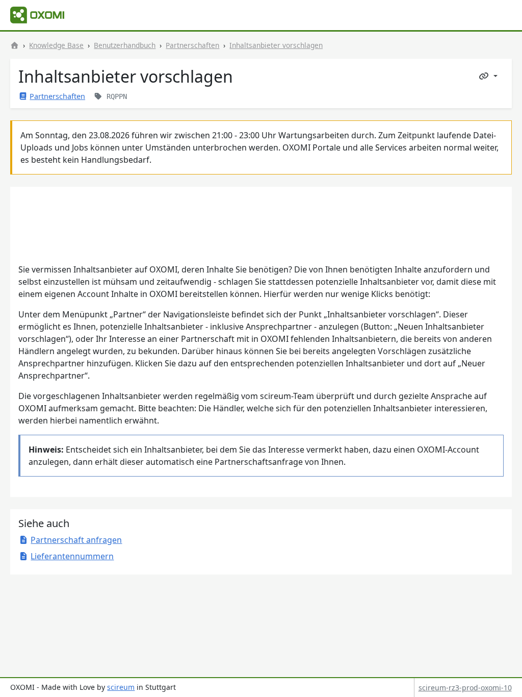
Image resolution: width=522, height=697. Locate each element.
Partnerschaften (192, 45)
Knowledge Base (56, 45)
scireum (121, 687)
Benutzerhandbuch (124, 45)
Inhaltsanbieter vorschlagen (276, 45)
